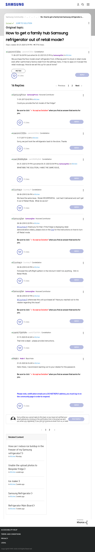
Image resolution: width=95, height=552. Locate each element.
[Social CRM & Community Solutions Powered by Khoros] (82, 522)
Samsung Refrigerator (19, 493)
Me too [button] (18, 71)
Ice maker (13, 481)
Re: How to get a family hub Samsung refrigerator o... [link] (62, 17)
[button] (85, 52)
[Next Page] (54, 429)
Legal (3, 543)
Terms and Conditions (11, 534)
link (52, 230)
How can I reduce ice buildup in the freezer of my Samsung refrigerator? (26, 450)
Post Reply (76, 419)
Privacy (4, 538)
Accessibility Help (9, 530)
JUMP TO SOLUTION (24, 23)
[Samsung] (15, 4)
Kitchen (68, 55)
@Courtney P (22, 227)
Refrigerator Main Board (20, 505)
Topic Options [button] (85, 23)
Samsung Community (14, 17)
